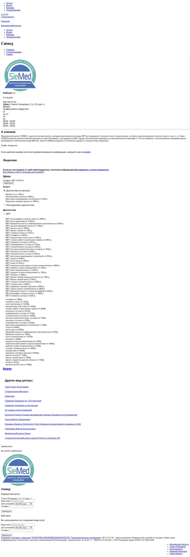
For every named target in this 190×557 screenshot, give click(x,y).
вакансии (25, 538)
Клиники (10, 8)
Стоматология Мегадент (16, 391)
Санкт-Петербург (178, 547)
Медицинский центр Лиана (18, 433)
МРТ (8, 214)
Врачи (9, 5)
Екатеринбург (176, 549)
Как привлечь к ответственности (91, 170)
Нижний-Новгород (178, 551)
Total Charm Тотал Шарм (16, 387)
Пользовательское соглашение (86, 538)
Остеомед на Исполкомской (18, 410)
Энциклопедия (13, 10)
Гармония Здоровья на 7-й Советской (23, 401)
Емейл (87, 152)
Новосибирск (176, 554)
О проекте (6, 538)
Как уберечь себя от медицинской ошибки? (23, 172)
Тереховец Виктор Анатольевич (20, 429)
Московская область (179, 544)
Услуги (9, 3)
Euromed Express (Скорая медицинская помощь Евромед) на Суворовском (41, 415)
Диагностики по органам (18, 191)
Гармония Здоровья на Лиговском (21, 405)
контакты (16, 538)
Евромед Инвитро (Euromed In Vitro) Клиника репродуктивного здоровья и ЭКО (43, 424)
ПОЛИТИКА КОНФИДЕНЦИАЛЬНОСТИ (50, 538)
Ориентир (9, 396)
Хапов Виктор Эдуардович (17, 419)
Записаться (8, 183)
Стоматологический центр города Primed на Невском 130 (32, 438)
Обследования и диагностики (20, 205)
